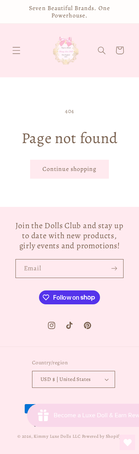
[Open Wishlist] (127, 442)
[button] (16, 50)
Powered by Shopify (102, 436)
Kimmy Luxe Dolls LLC (57, 436)
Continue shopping (69, 169)
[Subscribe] (114, 268)
